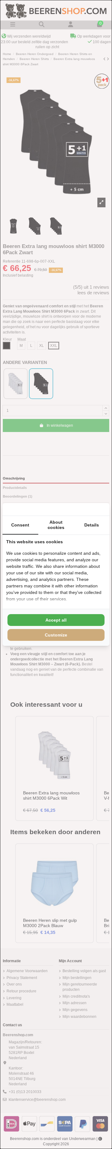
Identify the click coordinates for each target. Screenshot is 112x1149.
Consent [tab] (20, 524)
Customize (56, 634)
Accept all (56, 620)
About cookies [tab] (56, 525)
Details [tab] (91, 524)
